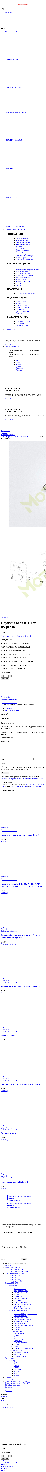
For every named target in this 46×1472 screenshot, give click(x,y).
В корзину (5, 678)
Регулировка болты (23, 277)
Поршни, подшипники (24, 254)
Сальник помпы (8, 1133)
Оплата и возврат (13, 1207)
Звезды (18, 303)
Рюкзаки (19, 370)
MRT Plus (12, 1277)
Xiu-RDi (12, 1379)
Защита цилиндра (22, 250)
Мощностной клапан (23, 244)
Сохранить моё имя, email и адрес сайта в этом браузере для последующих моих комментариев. (22, 768)
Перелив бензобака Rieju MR (14, 1182)
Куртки (18, 366)
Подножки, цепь (15, 1331)
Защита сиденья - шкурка (25, 275)
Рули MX (19, 283)
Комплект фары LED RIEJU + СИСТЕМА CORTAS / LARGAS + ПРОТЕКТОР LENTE (21, 885)
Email (3, 763)
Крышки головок (22, 240)
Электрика (20, 323)
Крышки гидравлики (21, 1318)
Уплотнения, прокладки (24, 256)
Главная (4, 437)
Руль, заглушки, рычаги (18, 1310)
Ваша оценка (6, 738)
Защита (18, 364)
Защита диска (21, 301)
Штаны (18, 374)
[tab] (25, 708)
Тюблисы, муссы (22, 325)
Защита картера (21, 258)
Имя (3, 759)
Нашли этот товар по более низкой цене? (16, 636)
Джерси (19, 362)
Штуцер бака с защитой (24, 259)
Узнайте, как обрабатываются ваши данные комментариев (22, 779)
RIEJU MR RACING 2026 (18, 1271)
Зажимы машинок (22, 272)
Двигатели (13, 1285)
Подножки (20, 309)
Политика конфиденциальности (19, 1203)
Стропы (19, 313)
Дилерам (8, 1391)
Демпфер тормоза (22, 307)
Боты (18, 360)
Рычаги (18, 285)
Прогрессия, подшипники (25, 293)
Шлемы (18, 372)
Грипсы (18, 268)
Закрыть (4, 1396)
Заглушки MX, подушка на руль (27, 270)
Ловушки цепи (21, 305)
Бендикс (19, 246)
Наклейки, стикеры (23, 321)
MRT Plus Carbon (15, 1279)
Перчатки (19, 368)
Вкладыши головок (23, 242)
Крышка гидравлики (23, 273)
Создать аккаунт (7, 1407)
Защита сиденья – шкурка (23, 1319)
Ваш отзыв (5, 741)
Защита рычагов (22, 279)
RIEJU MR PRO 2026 (17, 1269)
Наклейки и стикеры (21, 1352)
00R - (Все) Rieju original (19, 786)
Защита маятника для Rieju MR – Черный (20, 986)
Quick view (5, 829)
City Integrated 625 (15, 1281)
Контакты (10, 1205)
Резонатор (19, 252)
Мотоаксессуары (15, 1350)
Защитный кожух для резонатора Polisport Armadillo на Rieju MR (21, 936)
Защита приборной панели (25, 281)
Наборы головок (22, 238)
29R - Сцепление (35, 786)
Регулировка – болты (21, 1321)
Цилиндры (20, 248)
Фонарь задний (8, 1035)
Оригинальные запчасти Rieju (18, 437)
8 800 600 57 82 (23, 3)
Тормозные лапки (22, 311)
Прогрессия (13, 1346)
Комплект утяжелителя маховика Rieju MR (21, 835)
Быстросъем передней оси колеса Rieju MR (21, 1084)
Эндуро (12, 1360)
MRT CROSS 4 (14, 1275)
